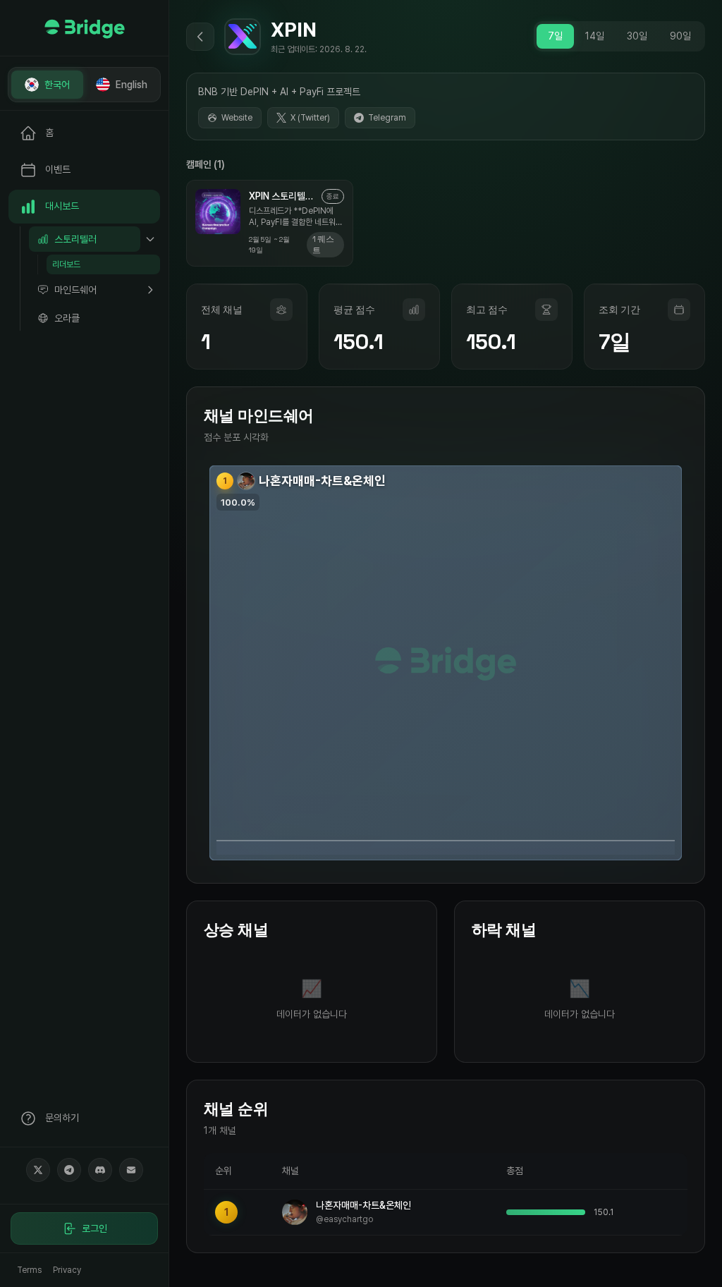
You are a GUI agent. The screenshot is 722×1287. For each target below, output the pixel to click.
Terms (29, 1270)
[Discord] (100, 1170)
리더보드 (66, 264)
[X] (38, 1170)
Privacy (67, 1270)
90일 (680, 36)
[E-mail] (131, 1170)
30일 (637, 36)
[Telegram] (69, 1170)
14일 (594, 36)
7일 (555, 36)
